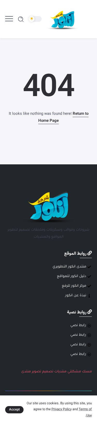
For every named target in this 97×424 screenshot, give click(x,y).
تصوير (36, 372)
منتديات (60, 372)
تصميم (47, 372)
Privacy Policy (61, 409)
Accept (14, 409)
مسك (87, 372)
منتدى (26, 372)
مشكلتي (74, 372)
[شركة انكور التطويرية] (62, 19)
